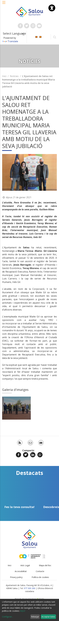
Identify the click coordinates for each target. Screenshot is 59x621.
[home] (29, 11)
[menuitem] (36, 36)
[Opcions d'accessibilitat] (51, 8)
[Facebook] (18, 454)
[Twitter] (25, 454)
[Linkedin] (32, 454)
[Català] (36, 36)
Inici (4, 76)
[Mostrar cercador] (54, 37)
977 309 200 (29, 588)
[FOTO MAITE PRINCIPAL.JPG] (16, 408)
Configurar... (7, 616)
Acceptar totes (48, 616)
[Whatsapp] (40, 454)
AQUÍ (22, 610)
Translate (13, 41)
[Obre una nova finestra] (20, 25)
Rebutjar (35, 616)
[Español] (40, 36)
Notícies (14, 76)
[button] (4, 3)
